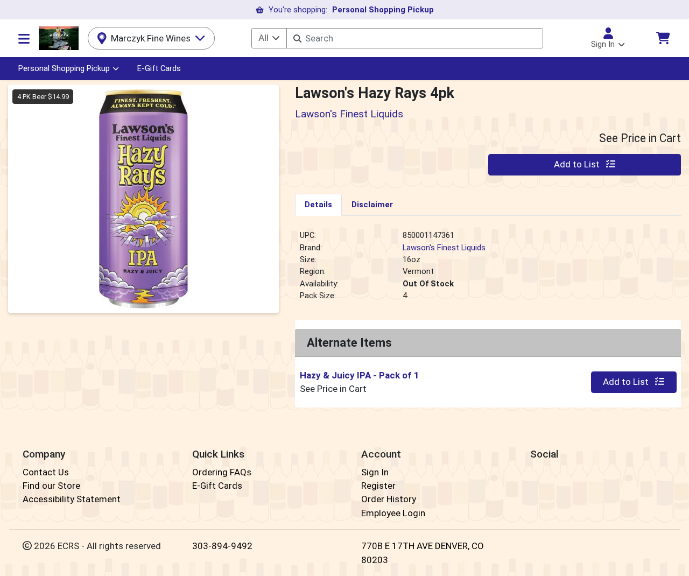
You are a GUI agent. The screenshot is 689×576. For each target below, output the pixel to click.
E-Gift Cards (159, 68)
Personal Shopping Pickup (64, 68)
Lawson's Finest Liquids (444, 247)
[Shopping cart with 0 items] (662, 38)
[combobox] (414, 38)
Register (378, 485)
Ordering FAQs (221, 472)
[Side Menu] (24, 38)
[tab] (318, 204)
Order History (388, 499)
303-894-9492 (222, 545)
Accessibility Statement (72, 499)
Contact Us (46, 472)
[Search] (297, 38)
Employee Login (393, 513)
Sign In (375, 472)
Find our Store (51, 485)
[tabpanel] (488, 269)
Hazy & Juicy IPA (359, 375)
